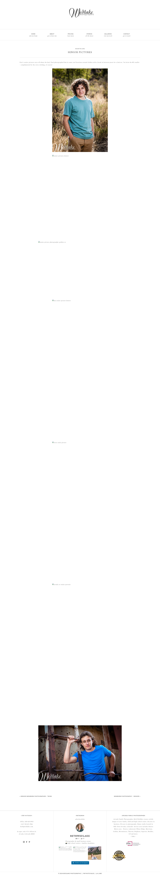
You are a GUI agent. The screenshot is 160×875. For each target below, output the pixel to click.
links (133, 836)
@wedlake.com (28, 827)
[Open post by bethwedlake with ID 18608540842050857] (80, 853)
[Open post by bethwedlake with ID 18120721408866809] (94, 853)
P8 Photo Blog (88, 873)
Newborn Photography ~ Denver (126, 796)
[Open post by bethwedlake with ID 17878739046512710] (65, 853)
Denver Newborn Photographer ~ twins (36, 796)
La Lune (99, 873)
